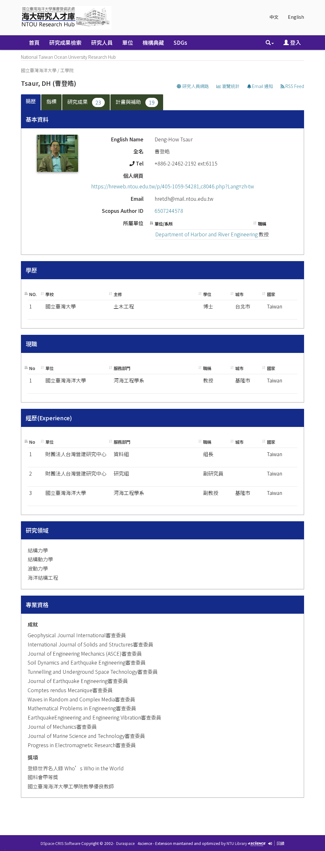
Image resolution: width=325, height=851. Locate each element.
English (296, 17)
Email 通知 (262, 86)
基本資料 (37, 119)
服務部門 (122, 368)
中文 (273, 17)
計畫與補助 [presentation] (135, 102)
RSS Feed (294, 86)
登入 (295, 42)
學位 (207, 294)
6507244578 (169, 210)
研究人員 (102, 42)
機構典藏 (153, 42)
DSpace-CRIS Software (60, 843)
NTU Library (237, 843)
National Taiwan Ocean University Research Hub (68, 57)
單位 (127, 42)
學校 (49, 294)
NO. (33, 294)
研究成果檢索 (65, 42)
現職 (31, 344)
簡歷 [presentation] (31, 101)
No (32, 368)
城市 (239, 294)
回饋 (280, 843)
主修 (118, 294)
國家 (271, 294)
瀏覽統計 (230, 86)
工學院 (67, 70)
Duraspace (125, 843)
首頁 (34, 42)
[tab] (31, 102)
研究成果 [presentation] (84, 102)
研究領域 (37, 530)
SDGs (180, 42)
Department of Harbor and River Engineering (206, 234)
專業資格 (37, 604)
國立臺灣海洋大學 (38, 70)
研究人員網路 (195, 86)
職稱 (262, 224)
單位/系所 (164, 224)
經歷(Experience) (49, 418)
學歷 (31, 270)
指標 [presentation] (51, 101)
